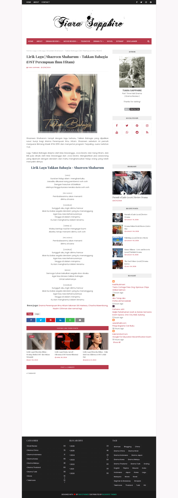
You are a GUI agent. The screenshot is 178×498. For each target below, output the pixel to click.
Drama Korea (46, 459)
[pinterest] (150, 2)
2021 (89, 469)
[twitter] (141, 2)
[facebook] (136, 2)
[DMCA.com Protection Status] (132, 110)
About (36, 2)
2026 (89, 446)
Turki (138, 485)
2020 (89, 473)
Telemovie (46, 480)
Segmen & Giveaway (122, 481)
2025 (89, 450)
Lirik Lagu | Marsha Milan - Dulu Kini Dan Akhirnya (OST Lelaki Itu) (95, 354)
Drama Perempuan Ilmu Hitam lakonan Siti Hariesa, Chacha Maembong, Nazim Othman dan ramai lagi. (73, 307)
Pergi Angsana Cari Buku (123, 326)
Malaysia (117, 477)
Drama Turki (46, 472)
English (117, 468)
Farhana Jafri (118, 309)
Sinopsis (137, 481)
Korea (136, 472)
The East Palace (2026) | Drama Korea (136, 262)
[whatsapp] (127, 132)
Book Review (46, 446)
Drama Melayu (46, 463)
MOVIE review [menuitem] (70, 41)
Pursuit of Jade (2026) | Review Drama (130, 197)
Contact (46, 2)
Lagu (35, 51)
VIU (144, 485)
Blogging (127, 446)
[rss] (147, 132)
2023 (89, 459)
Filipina (126, 468)
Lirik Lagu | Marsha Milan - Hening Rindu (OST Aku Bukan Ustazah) (38, 354)
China (137, 446)
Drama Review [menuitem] (52, 41)
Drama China (46, 450)
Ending (146, 464)
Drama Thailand (46, 467)
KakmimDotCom (120, 334)
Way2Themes (83, 494)
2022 (89, 464)
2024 (89, 455)
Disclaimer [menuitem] (132, 41)
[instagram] (146, 2)
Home (28, 2)
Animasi (117, 446)
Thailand (129, 485)
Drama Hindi (133, 451)
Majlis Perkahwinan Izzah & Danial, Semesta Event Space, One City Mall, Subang (132, 313)
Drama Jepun (136, 455)
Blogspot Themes (109, 494)
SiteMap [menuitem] (119, 41)
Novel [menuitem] (110, 41)
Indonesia (118, 472)
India (144, 468)
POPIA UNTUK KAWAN (121, 301)
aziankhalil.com (119, 323)
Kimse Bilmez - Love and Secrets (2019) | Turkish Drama (137, 250)
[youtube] (116, 132)
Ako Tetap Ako (118, 298)
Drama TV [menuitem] (97, 41)
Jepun (127, 472)
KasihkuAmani (118, 284)
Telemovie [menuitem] (85, 41)
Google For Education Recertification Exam (131, 337)
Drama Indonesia (46, 454)
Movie (46, 476)
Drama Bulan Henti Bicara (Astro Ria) (137, 227)
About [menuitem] (39, 41)
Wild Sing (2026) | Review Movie (136, 238)
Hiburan (135, 468)
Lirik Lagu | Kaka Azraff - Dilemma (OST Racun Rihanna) (66, 353)
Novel (135, 477)
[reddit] (137, 132)
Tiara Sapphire (34, 67)
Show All (116, 342)
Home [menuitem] (30, 41)
